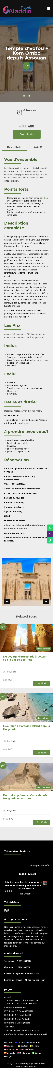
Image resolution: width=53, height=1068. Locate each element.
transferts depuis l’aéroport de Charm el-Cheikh (25, 1034)
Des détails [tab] (14, 147)
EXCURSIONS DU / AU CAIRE (17, 1019)
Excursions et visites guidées (17, 1022)
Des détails (26, 134)
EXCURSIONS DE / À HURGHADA (22, 1003)
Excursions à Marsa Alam (15, 1007)
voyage (19, 497)
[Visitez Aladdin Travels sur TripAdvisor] (6, 911)
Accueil (7, 997)
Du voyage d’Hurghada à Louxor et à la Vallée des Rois (25, 658)
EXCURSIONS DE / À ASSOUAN (18, 1011)
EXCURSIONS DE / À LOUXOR (17, 1015)
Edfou (45, 198)
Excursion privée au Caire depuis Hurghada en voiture (25, 797)
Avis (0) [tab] (38, 147)
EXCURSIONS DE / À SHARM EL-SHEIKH (24, 1000)
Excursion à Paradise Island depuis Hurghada (26, 727)
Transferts (9, 1026)
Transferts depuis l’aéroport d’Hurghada (22, 1030)
